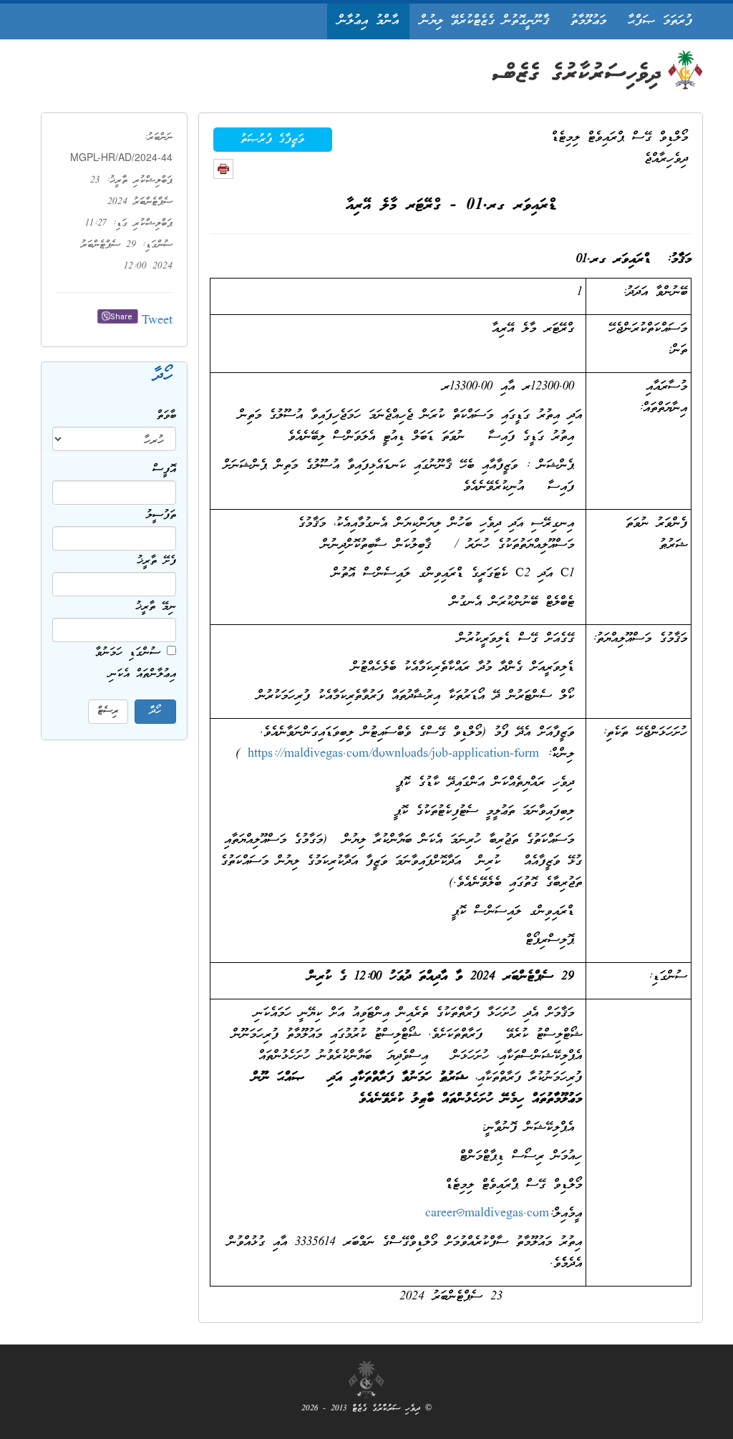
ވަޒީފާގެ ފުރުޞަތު (272, 139)
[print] (223, 169)
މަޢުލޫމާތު (588, 21)
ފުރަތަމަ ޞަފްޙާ (660, 21)
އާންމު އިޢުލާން (368, 21)
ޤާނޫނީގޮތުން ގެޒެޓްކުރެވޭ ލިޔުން (484, 21)
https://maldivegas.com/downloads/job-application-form (393, 754)
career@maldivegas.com (487, 1214)
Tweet (157, 321)
